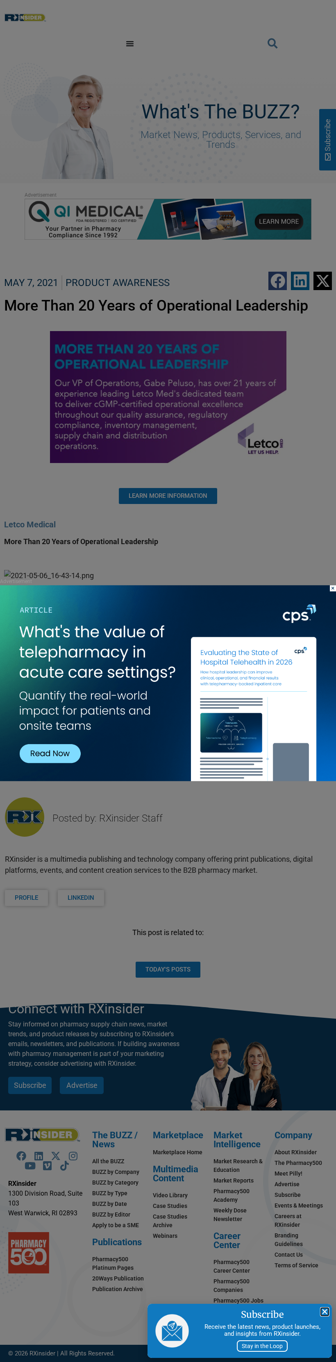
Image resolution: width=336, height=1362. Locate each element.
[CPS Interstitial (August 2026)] (168, 779)
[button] (324, 1311)
